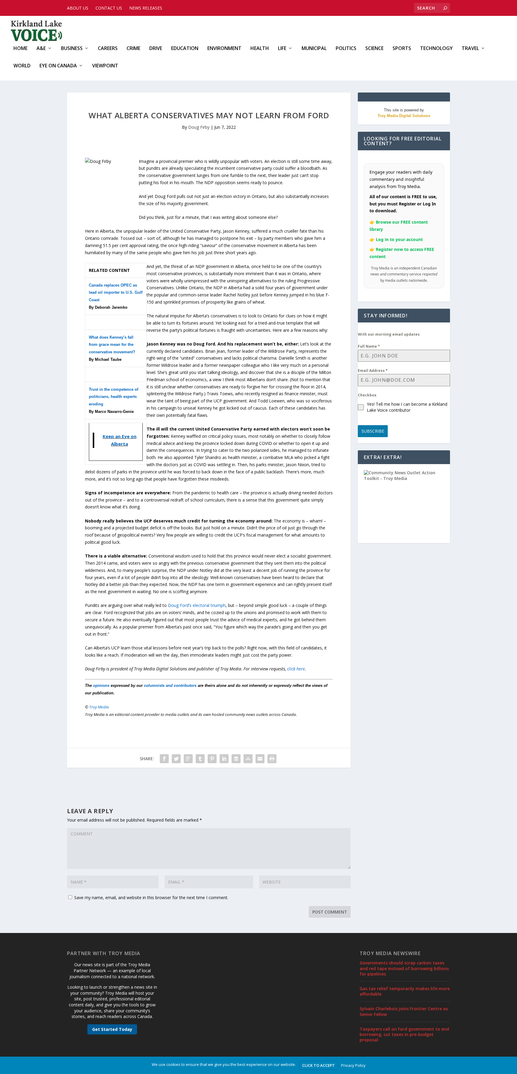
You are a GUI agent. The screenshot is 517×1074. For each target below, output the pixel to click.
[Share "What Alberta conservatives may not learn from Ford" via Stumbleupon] (248, 759)
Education (184, 48)
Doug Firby (198, 127)
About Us (77, 8)
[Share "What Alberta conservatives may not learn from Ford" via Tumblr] (200, 759)
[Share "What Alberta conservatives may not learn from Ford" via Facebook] (164, 759)
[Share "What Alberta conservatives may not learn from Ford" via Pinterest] (212, 759)
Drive (155, 48)
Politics (346, 48)
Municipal (314, 48)
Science (374, 48)
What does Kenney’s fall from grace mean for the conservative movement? (112, 345)
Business (72, 48)
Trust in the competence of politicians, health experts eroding (113, 397)
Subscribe (372, 431)
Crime (133, 48)
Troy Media (99, 707)
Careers (108, 48)
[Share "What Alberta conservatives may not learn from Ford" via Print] (272, 759)
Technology (436, 48)
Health (259, 48)
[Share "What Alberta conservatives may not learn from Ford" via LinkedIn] (224, 759)
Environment (224, 48)
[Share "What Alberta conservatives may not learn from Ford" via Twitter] (176, 759)
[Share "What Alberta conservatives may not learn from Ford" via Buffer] (236, 759)
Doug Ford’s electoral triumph (197, 605)
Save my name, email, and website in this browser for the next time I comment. (151, 897)
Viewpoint (105, 66)
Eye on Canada (58, 66)
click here (296, 669)
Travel (470, 48)
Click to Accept (318, 1065)
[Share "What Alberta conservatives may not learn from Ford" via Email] (260, 759)
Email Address (373, 370)
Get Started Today (112, 1029)
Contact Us (108, 8)
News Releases (145, 8)
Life (282, 48)
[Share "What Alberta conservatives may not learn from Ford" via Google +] (188, 759)
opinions (101, 685)
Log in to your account (399, 239)
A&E (41, 48)
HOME (20, 48)
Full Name (369, 346)
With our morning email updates (389, 334)
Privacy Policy (353, 1065)
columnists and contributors (170, 685)
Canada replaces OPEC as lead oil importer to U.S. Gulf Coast (115, 292)
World (22, 66)
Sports (402, 48)
